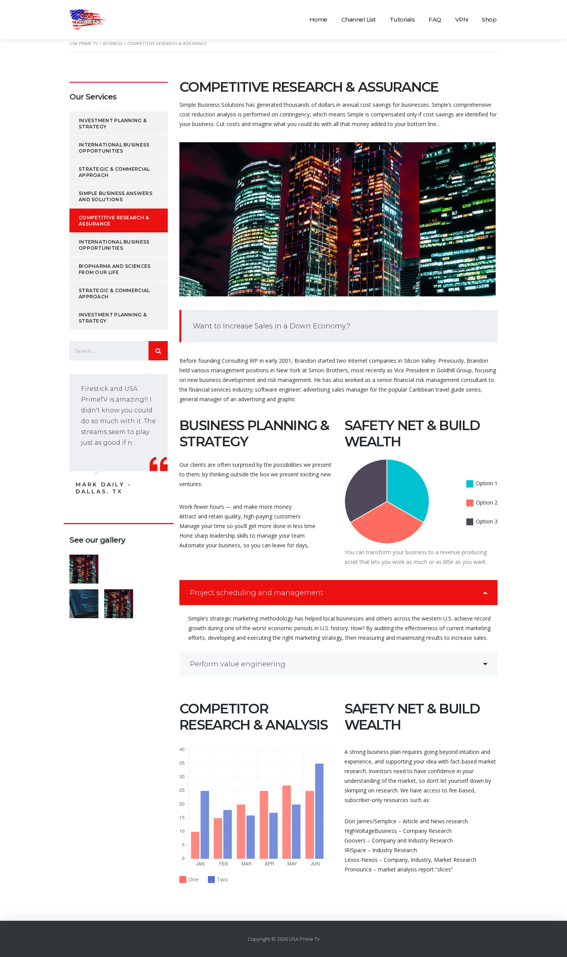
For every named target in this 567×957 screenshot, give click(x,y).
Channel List (358, 19)
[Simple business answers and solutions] (84, 601)
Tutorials (402, 19)
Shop (489, 19)
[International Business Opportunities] (118, 566)
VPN (461, 19)
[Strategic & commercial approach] (153, 566)
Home (318, 19)
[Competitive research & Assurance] (118, 601)
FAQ (435, 19)
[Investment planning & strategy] (84, 566)
